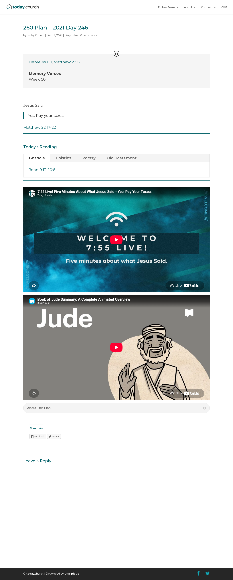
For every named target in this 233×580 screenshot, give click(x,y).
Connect (207, 7)
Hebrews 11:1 (40, 62)
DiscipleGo (71, 573)
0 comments (88, 35)
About (188, 7)
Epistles (63, 158)
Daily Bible (71, 35)
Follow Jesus (166, 7)
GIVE (224, 7)
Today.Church (35, 35)
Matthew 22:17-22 (39, 127)
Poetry (89, 158)
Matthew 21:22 (67, 62)
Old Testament (122, 158)
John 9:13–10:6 (42, 169)
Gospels (37, 158)
